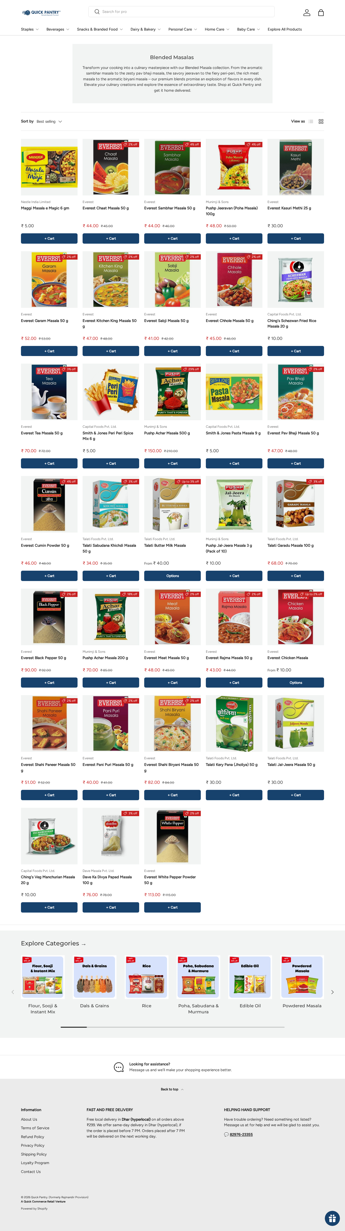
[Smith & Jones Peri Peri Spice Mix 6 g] (111, 392)
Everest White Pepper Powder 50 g (170, 880)
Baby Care (246, 29)
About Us (29, 1119)
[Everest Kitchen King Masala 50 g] (111, 279)
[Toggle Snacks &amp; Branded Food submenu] (121, 29)
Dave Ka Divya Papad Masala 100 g (107, 880)
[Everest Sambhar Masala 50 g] (172, 167)
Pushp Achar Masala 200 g (105, 658)
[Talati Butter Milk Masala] (172, 504)
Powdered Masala (302, 1005)
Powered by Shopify (34, 1208)
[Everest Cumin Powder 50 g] (49, 504)
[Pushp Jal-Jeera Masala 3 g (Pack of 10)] (234, 504)
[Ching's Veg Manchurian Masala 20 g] (49, 836)
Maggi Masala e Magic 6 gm (45, 208)
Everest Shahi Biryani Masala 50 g (171, 767)
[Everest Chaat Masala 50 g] (111, 167)
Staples (27, 29)
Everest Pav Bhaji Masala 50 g (293, 433)
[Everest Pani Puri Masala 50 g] (111, 723)
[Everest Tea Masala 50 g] (49, 392)
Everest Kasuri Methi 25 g (289, 208)
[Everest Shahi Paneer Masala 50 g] (49, 723)
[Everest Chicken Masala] (295, 617)
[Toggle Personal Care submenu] (195, 29)
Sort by (27, 121)
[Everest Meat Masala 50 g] (172, 617)
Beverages (55, 29)
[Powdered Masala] (302, 977)
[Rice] (146, 977)
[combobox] (181, 11)
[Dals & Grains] (94, 977)
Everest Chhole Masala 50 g (230, 320)
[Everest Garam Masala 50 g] (49, 279)
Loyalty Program (35, 1163)
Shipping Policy (34, 1154)
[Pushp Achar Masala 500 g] (172, 392)
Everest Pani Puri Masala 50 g (108, 764)
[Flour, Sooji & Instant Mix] (43, 977)
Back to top (170, 1089)
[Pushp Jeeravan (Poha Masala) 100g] (234, 167)
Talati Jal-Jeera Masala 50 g (291, 764)
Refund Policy (32, 1137)
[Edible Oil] (250, 977)
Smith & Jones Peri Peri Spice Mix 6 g (108, 436)
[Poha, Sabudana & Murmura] (198, 977)
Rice (146, 1005)
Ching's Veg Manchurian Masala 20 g (48, 880)
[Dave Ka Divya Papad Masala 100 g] (111, 836)
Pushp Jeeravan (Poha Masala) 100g (232, 211)
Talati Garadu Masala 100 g (290, 545)
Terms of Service (35, 1128)
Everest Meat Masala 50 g (166, 658)
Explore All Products (285, 29)
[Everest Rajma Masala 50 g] (234, 617)
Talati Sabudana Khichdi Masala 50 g (109, 548)
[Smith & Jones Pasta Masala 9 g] (234, 392)
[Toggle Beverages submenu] (68, 29)
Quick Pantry (39, 1197)
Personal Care (180, 29)
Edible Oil (250, 1005)
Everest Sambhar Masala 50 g (169, 208)
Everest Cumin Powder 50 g (45, 545)
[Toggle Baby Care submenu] (258, 29)
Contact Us (31, 1171)
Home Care (214, 29)
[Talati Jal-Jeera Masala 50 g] (295, 723)
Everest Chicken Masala (287, 658)
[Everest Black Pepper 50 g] (49, 617)
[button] (321, 12)
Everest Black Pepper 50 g (43, 658)
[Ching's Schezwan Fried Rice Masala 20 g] (295, 279)
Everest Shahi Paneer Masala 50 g (48, 767)
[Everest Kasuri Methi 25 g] (295, 167)
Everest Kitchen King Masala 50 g (110, 323)
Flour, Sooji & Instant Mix (42, 1008)
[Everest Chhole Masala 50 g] (234, 279)
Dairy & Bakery (143, 29)
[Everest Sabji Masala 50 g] (172, 279)
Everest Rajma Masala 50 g (229, 658)
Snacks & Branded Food (97, 29)
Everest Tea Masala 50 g (42, 433)
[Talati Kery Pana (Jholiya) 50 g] (234, 723)
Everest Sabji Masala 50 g (166, 320)
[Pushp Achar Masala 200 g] (111, 617)
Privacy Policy (32, 1145)
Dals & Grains (94, 1005)
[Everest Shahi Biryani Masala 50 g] (172, 723)
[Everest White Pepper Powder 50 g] (172, 836)
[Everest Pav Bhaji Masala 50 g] (295, 392)
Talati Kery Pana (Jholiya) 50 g (232, 764)
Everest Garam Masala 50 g (44, 320)
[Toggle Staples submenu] (37, 29)
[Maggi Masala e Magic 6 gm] (49, 167)
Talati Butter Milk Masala (165, 545)
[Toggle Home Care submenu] (228, 29)
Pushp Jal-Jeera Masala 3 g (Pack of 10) (229, 548)
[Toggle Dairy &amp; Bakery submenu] (159, 29)
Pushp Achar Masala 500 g (167, 433)
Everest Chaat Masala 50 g (106, 208)
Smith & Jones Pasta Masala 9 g (233, 433)
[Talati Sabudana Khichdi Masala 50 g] (111, 504)
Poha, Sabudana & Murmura (198, 1008)
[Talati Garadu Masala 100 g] (295, 504)
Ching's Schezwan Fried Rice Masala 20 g (291, 323)
